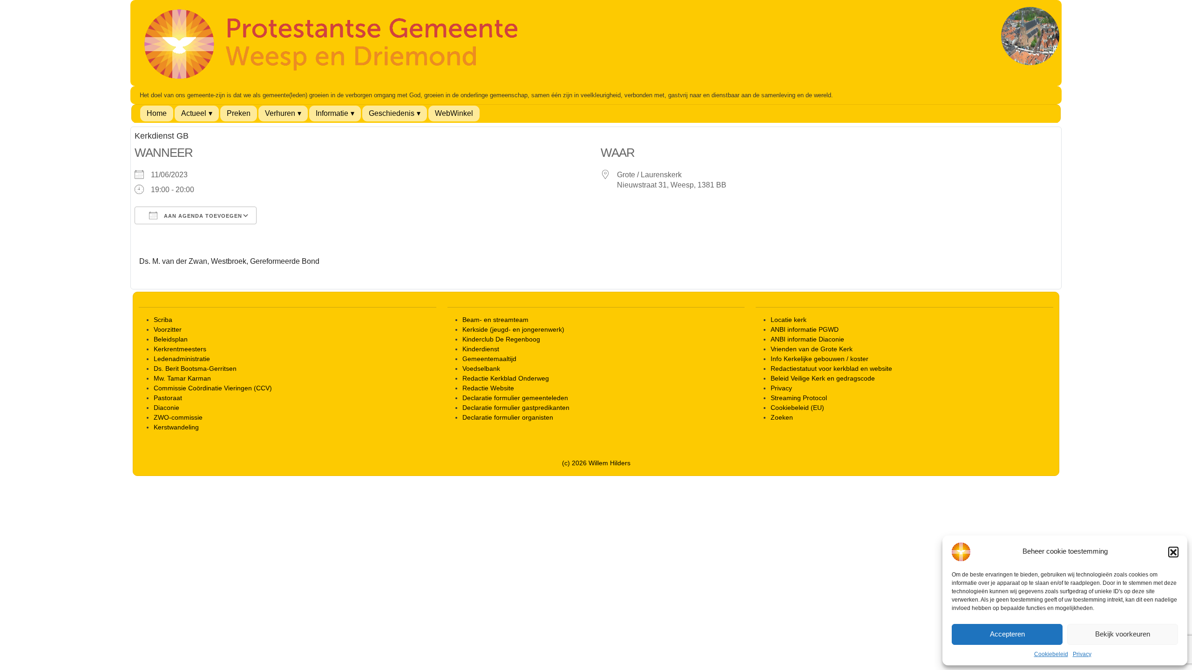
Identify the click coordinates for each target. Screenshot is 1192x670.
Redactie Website (488, 388)
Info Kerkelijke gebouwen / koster (819, 358)
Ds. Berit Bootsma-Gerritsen (195, 368)
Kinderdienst (480, 349)
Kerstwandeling (176, 427)
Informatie (332, 113)
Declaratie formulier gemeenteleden (515, 398)
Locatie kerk (788, 319)
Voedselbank (481, 368)
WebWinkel (454, 113)
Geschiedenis (391, 113)
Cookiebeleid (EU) (797, 407)
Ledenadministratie (182, 358)
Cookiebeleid (1051, 654)
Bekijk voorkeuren (1122, 634)
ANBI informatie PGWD (805, 329)
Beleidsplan (171, 339)
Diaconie (166, 407)
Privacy (1082, 654)
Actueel (193, 113)
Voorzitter (168, 329)
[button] (1173, 551)
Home (157, 113)
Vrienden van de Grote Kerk (812, 349)
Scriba (163, 319)
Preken (239, 113)
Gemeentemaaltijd (489, 358)
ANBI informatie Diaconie (807, 339)
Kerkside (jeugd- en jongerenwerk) (513, 329)
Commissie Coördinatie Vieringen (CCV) (213, 388)
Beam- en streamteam (495, 319)
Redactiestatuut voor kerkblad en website (831, 368)
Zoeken (782, 417)
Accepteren (1007, 634)
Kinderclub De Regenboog (501, 339)
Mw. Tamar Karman (182, 378)
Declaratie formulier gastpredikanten (515, 407)
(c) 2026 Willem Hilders (596, 463)
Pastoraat (168, 398)
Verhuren (280, 113)
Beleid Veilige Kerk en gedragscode (823, 378)
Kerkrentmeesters (180, 349)
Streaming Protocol (799, 398)
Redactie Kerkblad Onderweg (505, 378)
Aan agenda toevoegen (202, 216)
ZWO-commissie (178, 417)
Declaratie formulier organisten (507, 417)
